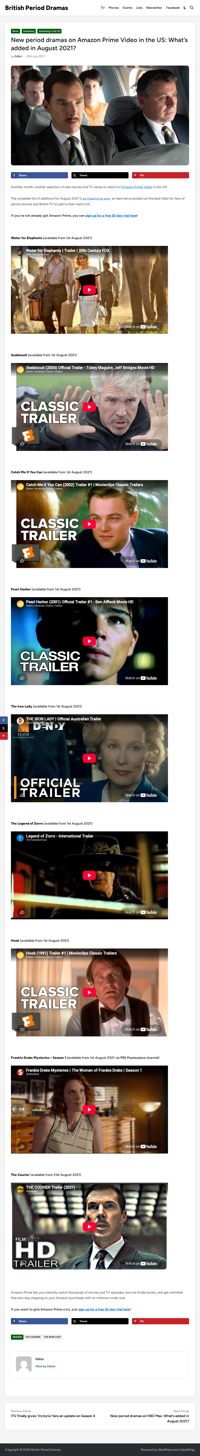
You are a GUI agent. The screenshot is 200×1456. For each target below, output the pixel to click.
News (15, 31)
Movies (114, 8)
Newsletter (154, 8)
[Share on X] (4, 728)
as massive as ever (96, 198)
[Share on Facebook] (4, 720)
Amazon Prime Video (136, 187)
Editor (18, 56)
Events (127, 8)
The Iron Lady (52, 1337)
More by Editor (45, 1366)
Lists (139, 8)
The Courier (32, 1337)
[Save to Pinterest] (4, 736)
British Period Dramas (36, 7)
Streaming (28, 31)
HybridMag (186, 1450)
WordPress (165, 1450)
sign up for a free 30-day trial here (111, 215)
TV (103, 8)
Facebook (173, 8)
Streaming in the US (49, 31)
